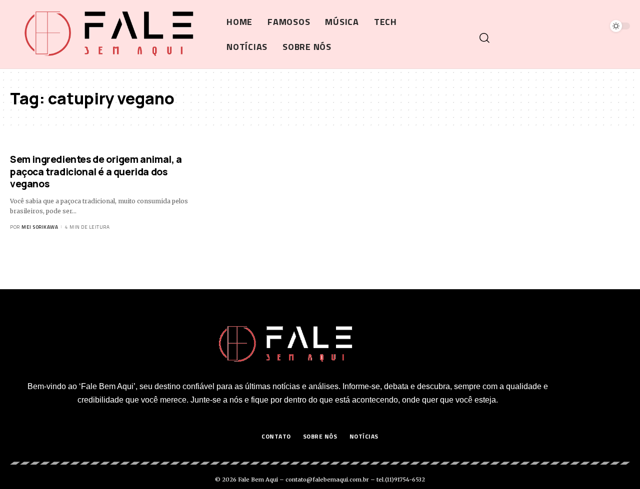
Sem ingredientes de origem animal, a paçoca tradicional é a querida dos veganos (96, 171)
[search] (554, 37)
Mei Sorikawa (40, 227)
